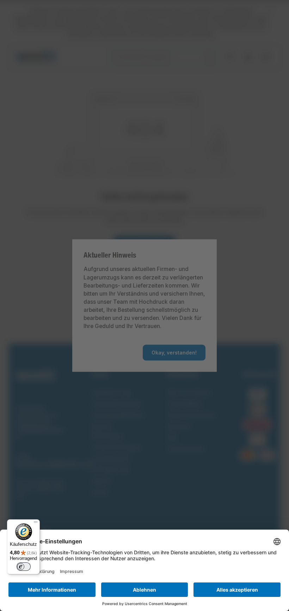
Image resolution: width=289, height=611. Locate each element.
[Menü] (35, 523)
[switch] (24, 566)
